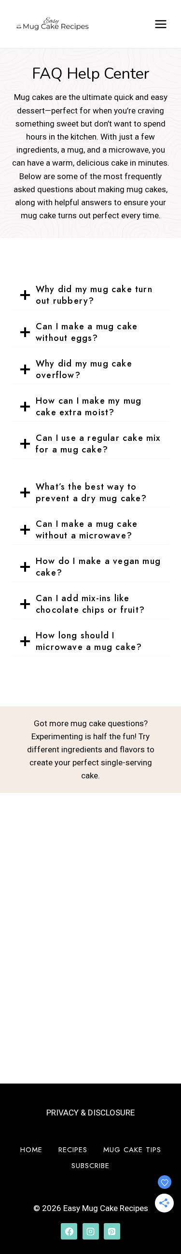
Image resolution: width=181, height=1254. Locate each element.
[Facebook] (69, 1231)
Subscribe (90, 1165)
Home (31, 1149)
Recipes (72, 1149)
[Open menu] (160, 23)
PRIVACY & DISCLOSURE (90, 1112)
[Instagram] (91, 1231)
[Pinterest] (112, 1231)
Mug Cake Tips (132, 1149)
